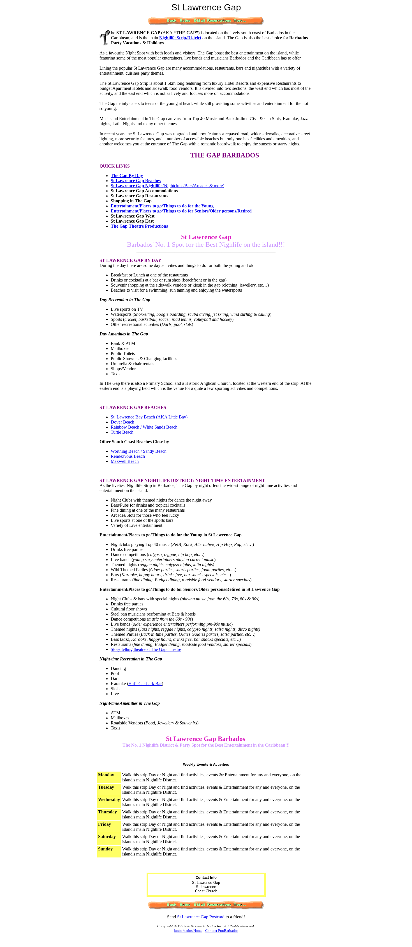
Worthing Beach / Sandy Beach (138, 451)
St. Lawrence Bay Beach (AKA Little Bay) (149, 417)
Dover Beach (122, 422)
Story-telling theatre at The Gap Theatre (146, 649)
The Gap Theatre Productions (139, 226)
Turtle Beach (122, 432)
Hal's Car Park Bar (145, 683)
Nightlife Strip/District (180, 37)
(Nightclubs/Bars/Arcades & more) (167, 185)
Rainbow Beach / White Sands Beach (144, 427)
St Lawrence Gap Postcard (200, 916)
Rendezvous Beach (128, 456)
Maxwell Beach (125, 461)
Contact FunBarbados (221, 930)
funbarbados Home (188, 930)
